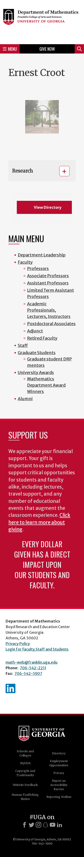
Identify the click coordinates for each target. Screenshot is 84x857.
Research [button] (22, 171)
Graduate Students (37, 352)
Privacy (58, 773)
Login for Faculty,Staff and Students (37, 649)
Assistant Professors (48, 283)
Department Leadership (42, 255)
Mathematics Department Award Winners (46, 385)
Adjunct (35, 331)
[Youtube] (52, 825)
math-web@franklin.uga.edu (31, 662)
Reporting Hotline (58, 797)
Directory (59, 753)
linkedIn (11, 688)
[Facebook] (24, 825)
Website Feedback (25, 785)
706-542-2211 (33, 668)
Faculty (25, 262)
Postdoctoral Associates (51, 323)
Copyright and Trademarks (25, 773)
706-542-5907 (28, 673)
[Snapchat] (45, 825)
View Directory (47, 207)
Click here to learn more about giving (39, 522)
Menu (12, 49)
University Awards (36, 372)
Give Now (47, 49)
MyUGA (25, 763)
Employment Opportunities (58, 763)
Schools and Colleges (25, 753)
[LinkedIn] (59, 825)
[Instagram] (38, 825)
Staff (23, 345)
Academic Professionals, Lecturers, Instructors (48, 310)
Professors (38, 268)
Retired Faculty (42, 338)
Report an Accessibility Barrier (58, 785)
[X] (31, 825)
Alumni (25, 398)
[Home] (42, 21)
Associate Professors (48, 275)
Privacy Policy (18, 643)
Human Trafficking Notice (25, 797)
